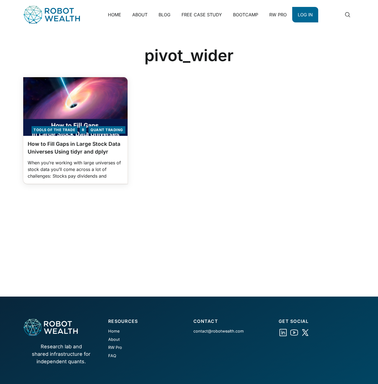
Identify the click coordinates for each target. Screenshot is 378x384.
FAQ (112, 355)
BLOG (164, 14)
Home (114, 331)
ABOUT (139, 14)
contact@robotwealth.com (218, 331)
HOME (114, 14)
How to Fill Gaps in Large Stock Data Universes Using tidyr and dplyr (74, 148)
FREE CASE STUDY (202, 14)
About (114, 339)
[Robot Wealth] (283, 332)
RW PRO (278, 14)
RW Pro (115, 347)
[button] (347, 14)
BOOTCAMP (245, 14)
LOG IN (305, 14)
